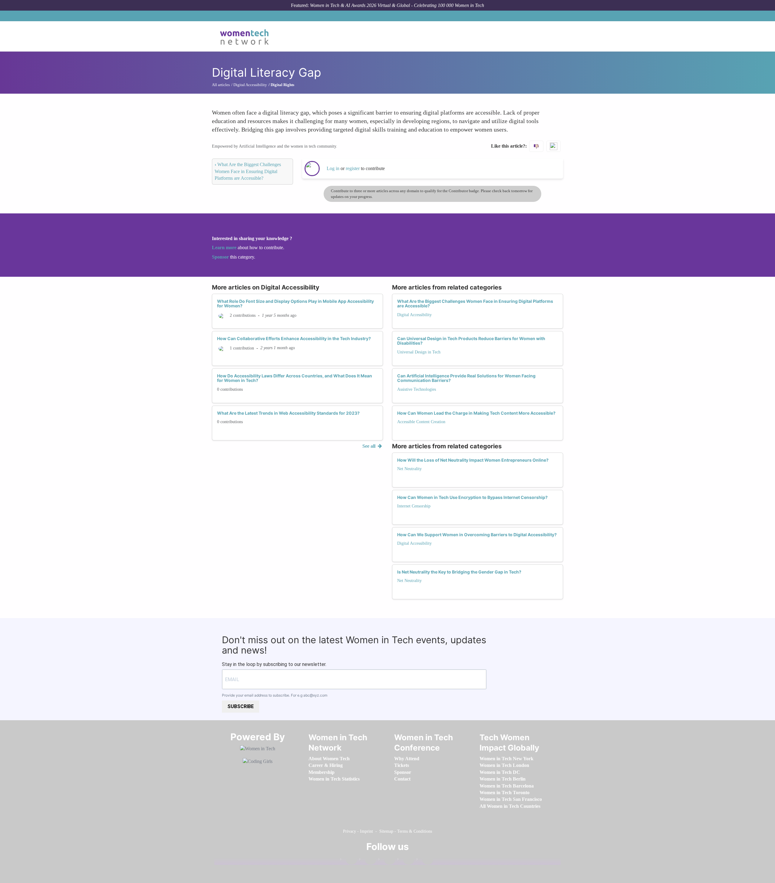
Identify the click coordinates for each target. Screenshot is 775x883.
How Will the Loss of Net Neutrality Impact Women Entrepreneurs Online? (473, 460)
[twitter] (405, 860)
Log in (333, 168)
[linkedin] (367, 860)
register (353, 168)
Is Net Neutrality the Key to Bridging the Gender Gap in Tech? (459, 571)
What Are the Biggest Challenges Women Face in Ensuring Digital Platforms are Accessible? (248, 171)
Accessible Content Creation (421, 422)
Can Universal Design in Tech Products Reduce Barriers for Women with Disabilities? (471, 341)
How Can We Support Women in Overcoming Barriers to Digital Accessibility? (477, 534)
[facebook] (348, 860)
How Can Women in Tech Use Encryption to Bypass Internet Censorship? (472, 497)
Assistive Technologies (416, 389)
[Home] (246, 36)
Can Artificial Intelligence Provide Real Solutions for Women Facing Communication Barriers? (466, 378)
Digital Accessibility (414, 315)
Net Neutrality (409, 469)
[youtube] (424, 860)
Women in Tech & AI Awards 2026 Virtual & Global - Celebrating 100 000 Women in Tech (397, 5)
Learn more (224, 247)
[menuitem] (329, 758)
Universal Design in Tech (418, 352)
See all (369, 446)
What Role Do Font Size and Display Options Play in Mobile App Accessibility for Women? (295, 303)
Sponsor (221, 256)
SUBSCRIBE (240, 706)
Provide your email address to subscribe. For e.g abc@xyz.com (274, 695)
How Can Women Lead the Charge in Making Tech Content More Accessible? (476, 413)
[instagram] (386, 860)
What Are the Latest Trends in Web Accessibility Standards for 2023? (288, 413)
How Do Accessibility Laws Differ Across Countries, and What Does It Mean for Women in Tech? (294, 378)
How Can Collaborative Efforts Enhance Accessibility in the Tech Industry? (294, 338)
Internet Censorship (413, 506)
